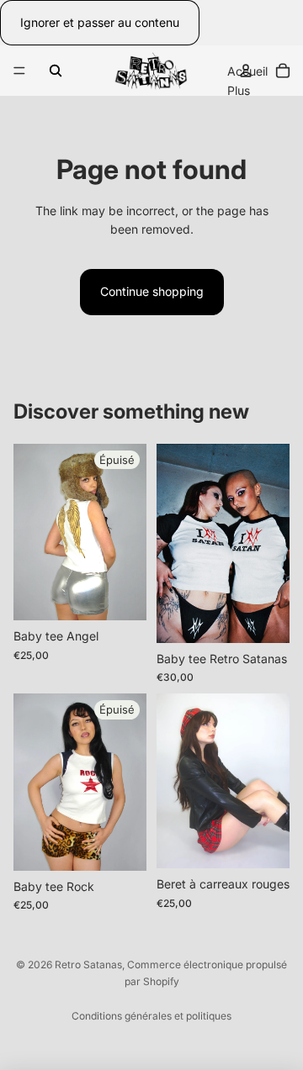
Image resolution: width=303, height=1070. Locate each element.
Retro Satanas (88, 964)
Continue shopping (152, 291)
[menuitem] (238, 90)
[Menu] (19, 71)
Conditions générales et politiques (151, 1015)
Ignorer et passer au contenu (99, 22)
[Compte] (245, 70)
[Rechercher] (55, 70)
